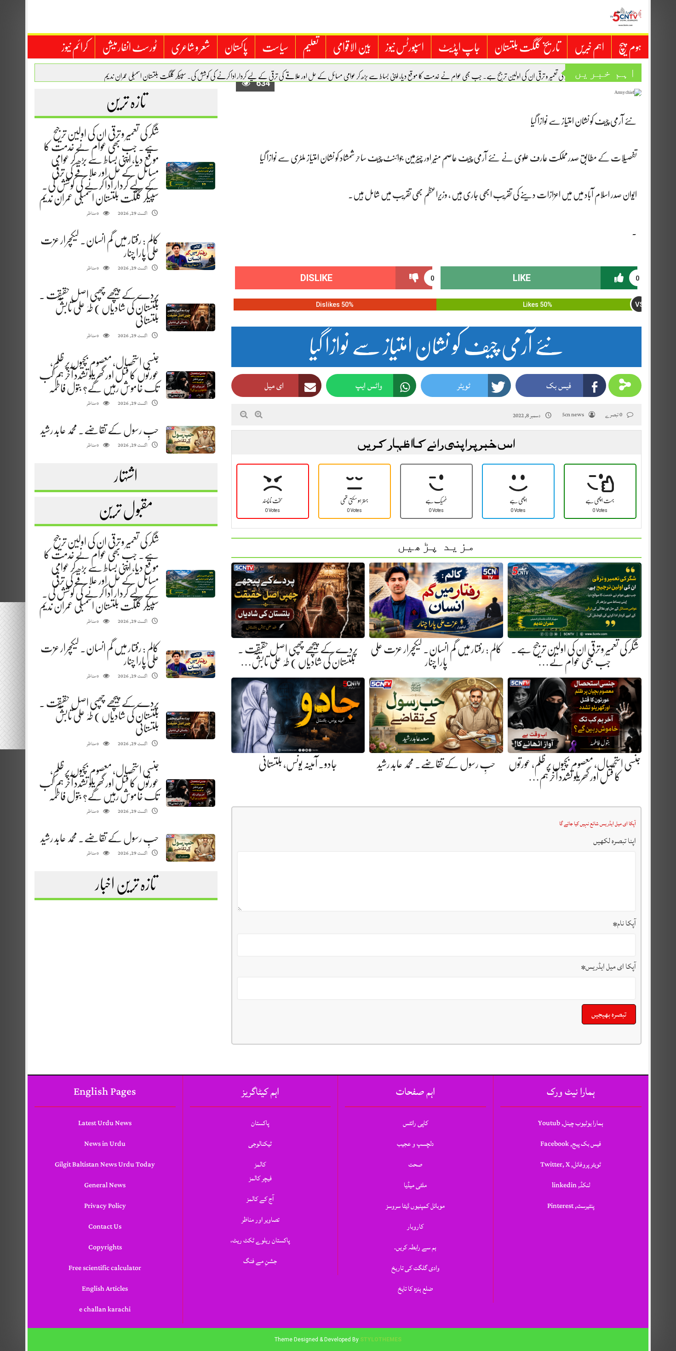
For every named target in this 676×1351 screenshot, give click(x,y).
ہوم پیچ (630, 47)
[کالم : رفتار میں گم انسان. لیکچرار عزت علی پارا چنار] (190, 256)
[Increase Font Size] (258, 414)
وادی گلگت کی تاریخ (415, 1268)
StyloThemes (380, 1339)
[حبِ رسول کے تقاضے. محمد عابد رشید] (190, 440)
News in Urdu (105, 1143)
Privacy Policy (105, 1206)
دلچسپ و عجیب (415, 1143)
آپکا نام (624, 923)
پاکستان (236, 47)
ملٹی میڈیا (415, 1185)
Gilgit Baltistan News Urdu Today (105, 1164)
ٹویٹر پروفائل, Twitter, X (570, 1164)
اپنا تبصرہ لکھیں (614, 841)
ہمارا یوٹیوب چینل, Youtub (570, 1123)
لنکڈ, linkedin (571, 1185)
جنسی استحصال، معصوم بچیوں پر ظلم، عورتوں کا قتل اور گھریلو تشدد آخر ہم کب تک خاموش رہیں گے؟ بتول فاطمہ (99, 375)
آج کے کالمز (260, 1199)
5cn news (573, 414)
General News (105, 1185)
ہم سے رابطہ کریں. (415, 1247)
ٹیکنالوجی (260, 1143)
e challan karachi (105, 1309)
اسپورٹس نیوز (404, 47)
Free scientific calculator (105, 1268)
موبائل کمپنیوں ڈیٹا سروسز (415, 1206)
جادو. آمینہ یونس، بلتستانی (297, 764)
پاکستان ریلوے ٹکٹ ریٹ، (260, 1240)
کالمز (260, 1164)
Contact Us (104, 1226)
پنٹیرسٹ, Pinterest (570, 1206)
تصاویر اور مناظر (260, 1219)
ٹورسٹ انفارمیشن (129, 47)
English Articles (105, 1288)
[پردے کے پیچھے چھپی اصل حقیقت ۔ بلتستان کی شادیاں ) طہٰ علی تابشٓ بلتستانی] (190, 318)
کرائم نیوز (75, 47)
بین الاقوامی (352, 47)
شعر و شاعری (190, 47)
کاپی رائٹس (415, 1123)
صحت (415, 1164)
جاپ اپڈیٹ (459, 47)
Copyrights (105, 1247)
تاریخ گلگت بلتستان (527, 47)
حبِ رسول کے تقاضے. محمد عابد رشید (99, 430)
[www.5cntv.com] (625, 16)
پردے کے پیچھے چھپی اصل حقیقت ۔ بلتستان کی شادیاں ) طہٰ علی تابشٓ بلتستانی (99, 307)
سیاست (275, 47)
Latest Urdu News (105, 1123)
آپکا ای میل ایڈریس (608, 966)
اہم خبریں (589, 47)
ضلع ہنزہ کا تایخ (415, 1288)
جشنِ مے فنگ (260, 1261)
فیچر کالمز (260, 1178)
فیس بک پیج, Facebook (570, 1143)
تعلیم (311, 47)
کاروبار (415, 1226)
